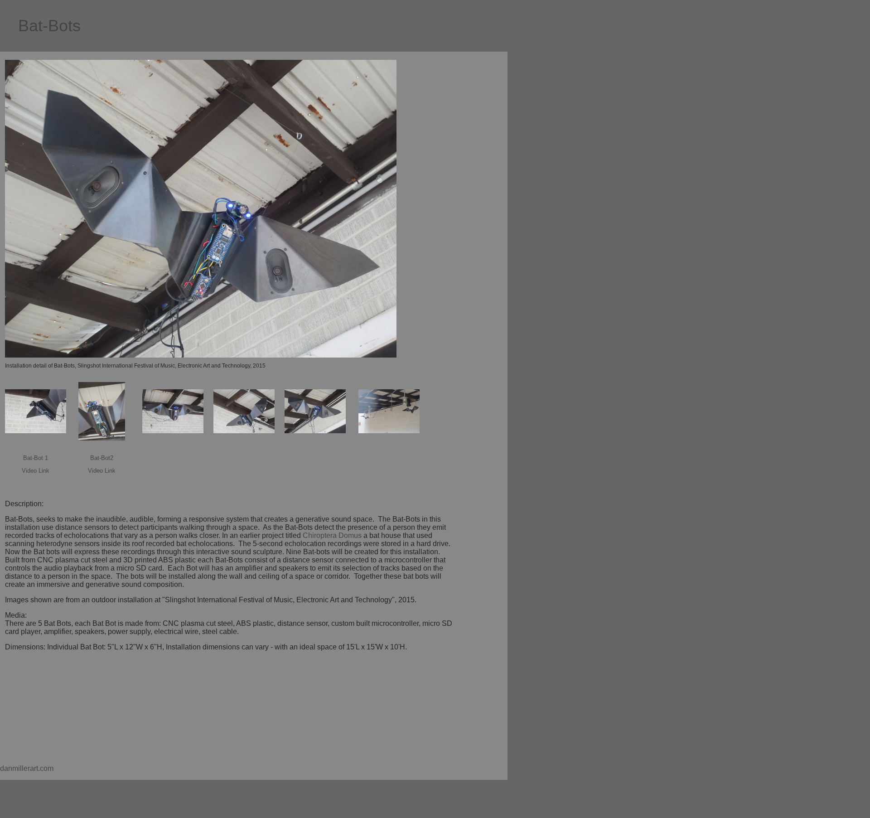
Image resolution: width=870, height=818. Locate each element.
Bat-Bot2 (101, 458)
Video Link (35, 470)
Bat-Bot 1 (35, 458)
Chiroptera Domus (332, 535)
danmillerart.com (26, 768)
